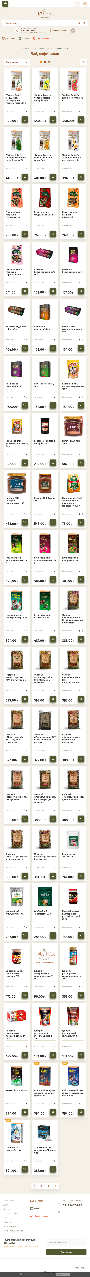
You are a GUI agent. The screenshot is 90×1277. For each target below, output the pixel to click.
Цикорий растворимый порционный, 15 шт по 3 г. (15, 1034)
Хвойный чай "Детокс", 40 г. (69, 855)
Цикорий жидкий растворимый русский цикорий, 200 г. (71, 915)
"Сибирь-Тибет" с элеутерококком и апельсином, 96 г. (71, 158)
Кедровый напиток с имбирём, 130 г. (44, 442)
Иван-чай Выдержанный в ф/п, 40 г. (44, 272)
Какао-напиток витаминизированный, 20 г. (17, 443)
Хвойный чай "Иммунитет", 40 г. (15, 912)
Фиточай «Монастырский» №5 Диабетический (73, 797)
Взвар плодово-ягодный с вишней (43, 213)
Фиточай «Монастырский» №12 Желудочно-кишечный (43, 679)
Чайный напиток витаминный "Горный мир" (45, 1150)
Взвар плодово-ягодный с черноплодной (14, 272)
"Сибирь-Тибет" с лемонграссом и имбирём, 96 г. (42, 98)
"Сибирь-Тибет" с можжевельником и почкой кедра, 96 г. (16, 158)
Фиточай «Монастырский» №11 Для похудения (16, 677)
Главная (25, 49)
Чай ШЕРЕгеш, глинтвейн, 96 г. (13, 1149)
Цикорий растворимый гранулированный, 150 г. (71, 975)
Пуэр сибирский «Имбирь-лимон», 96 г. (16, 560)
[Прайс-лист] (49, 62)
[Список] (45, 62)
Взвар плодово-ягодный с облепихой (70, 215)
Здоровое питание (41, 49)
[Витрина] (41, 62)
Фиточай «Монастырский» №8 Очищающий (45, 856)
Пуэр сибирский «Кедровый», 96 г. (71, 559)
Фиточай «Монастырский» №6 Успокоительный (17, 856)
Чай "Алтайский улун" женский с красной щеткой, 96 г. (45, 1093)
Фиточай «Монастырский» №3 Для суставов (16, 797)
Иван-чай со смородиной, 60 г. (15, 385)
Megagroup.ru (80, 1268)
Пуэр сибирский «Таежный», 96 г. (42, 616)
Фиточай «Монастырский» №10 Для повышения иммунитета (72, 619)
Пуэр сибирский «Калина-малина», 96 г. (45, 560)
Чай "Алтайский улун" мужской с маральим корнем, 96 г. (73, 1093)
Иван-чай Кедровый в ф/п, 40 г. (16, 327)
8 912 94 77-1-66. (29, 30)
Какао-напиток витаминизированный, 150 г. (73, 386)
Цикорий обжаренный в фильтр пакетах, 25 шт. (43, 975)
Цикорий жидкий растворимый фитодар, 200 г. (14, 973)
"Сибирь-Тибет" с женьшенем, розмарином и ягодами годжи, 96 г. (16, 99)
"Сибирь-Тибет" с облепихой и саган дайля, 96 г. (43, 158)
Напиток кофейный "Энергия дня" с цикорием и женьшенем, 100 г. (72, 502)
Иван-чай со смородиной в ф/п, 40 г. (72, 329)
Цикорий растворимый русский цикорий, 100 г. (43, 1034)
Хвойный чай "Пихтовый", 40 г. (42, 912)
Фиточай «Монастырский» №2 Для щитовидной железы (45, 738)
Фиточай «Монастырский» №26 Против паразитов (71, 738)
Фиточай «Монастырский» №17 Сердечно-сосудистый (14, 738)
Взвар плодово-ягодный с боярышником (14, 215)
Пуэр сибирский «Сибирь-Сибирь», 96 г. (16, 617)
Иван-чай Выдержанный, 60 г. (72, 270)
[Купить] (25, 119)
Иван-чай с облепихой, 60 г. (42, 327)
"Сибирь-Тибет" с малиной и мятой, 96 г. (72, 98)
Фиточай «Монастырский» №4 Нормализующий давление (45, 798)
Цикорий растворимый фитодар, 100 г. (69, 1033)
